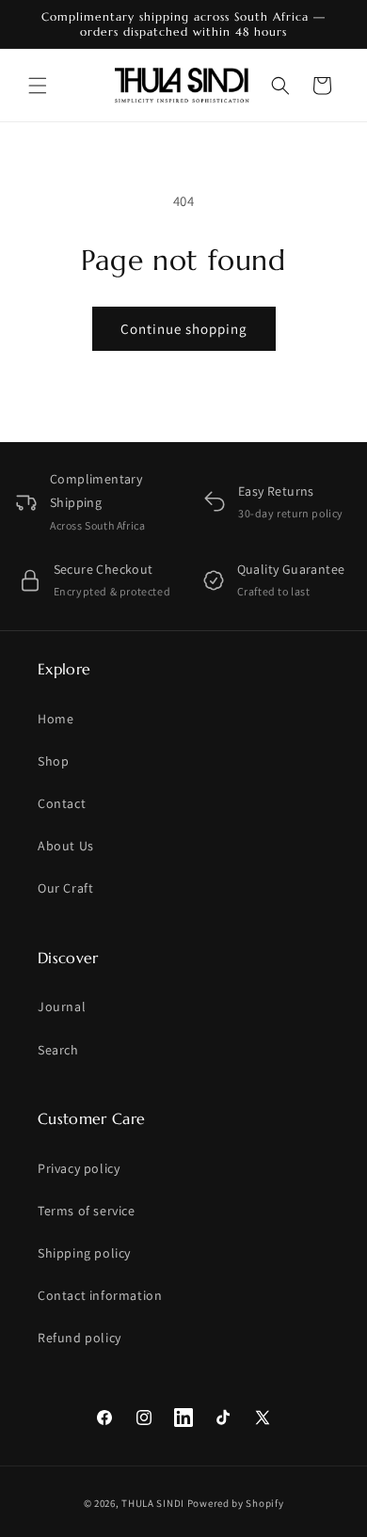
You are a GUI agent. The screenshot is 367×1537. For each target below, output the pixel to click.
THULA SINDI (152, 1503)
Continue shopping (183, 329)
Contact (62, 803)
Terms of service (87, 1210)
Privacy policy (79, 1168)
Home (55, 718)
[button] (37, 85)
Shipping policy (84, 1252)
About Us (66, 845)
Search (58, 1049)
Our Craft (65, 887)
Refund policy (79, 1337)
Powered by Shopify (235, 1503)
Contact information (100, 1295)
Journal (62, 1006)
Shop (53, 761)
